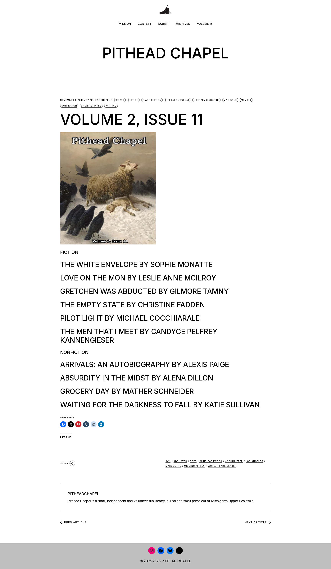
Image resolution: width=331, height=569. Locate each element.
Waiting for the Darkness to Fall (125, 404)
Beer (193, 461)
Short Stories (91, 105)
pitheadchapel (98, 100)
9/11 (168, 461)
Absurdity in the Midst (105, 378)
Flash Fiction (152, 100)
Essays (119, 100)
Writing (111, 105)
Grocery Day (85, 391)
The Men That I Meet (99, 331)
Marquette (173, 466)
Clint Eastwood (210, 461)
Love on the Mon (92, 278)
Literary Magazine (207, 100)
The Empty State (92, 304)
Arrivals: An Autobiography (115, 364)
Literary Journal (177, 100)
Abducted (180, 461)
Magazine (230, 100)
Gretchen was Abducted (108, 291)
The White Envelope (98, 264)
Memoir (246, 100)
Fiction (133, 100)
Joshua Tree (234, 461)
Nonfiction (69, 105)
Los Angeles (254, 461)
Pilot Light (81, 318)
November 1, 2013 (72, 100)
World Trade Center (222, 466)
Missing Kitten (194, 466)
